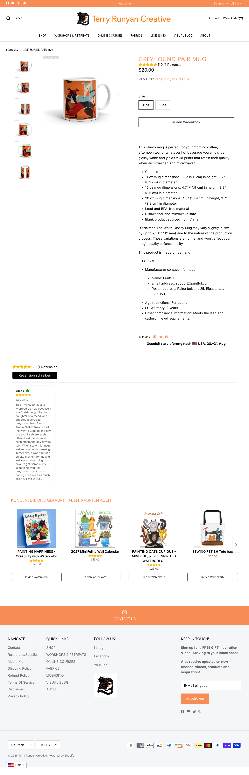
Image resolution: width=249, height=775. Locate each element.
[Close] (159, 357)
